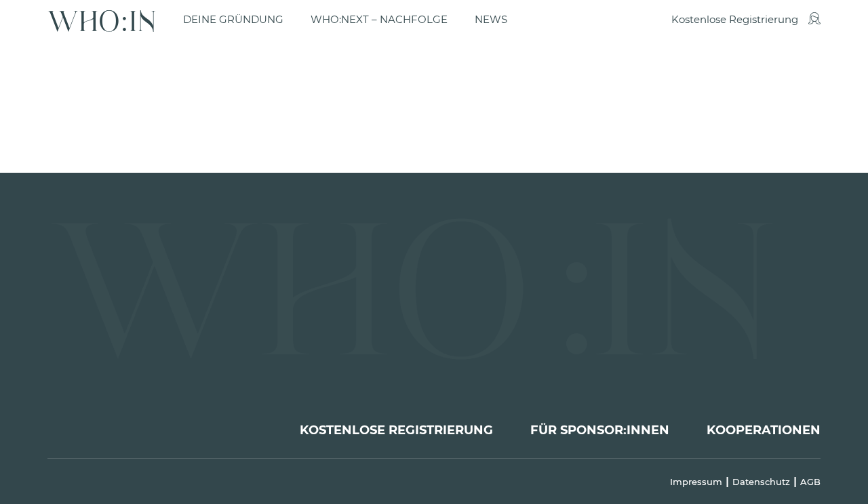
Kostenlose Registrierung (734, 19)
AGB (810, 481)
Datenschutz (761, 481)
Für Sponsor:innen (599, 430)
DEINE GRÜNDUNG (233, 19)
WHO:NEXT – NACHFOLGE (379, 19)
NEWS (491, 19)
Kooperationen (764, 430)
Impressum (696, 481)
